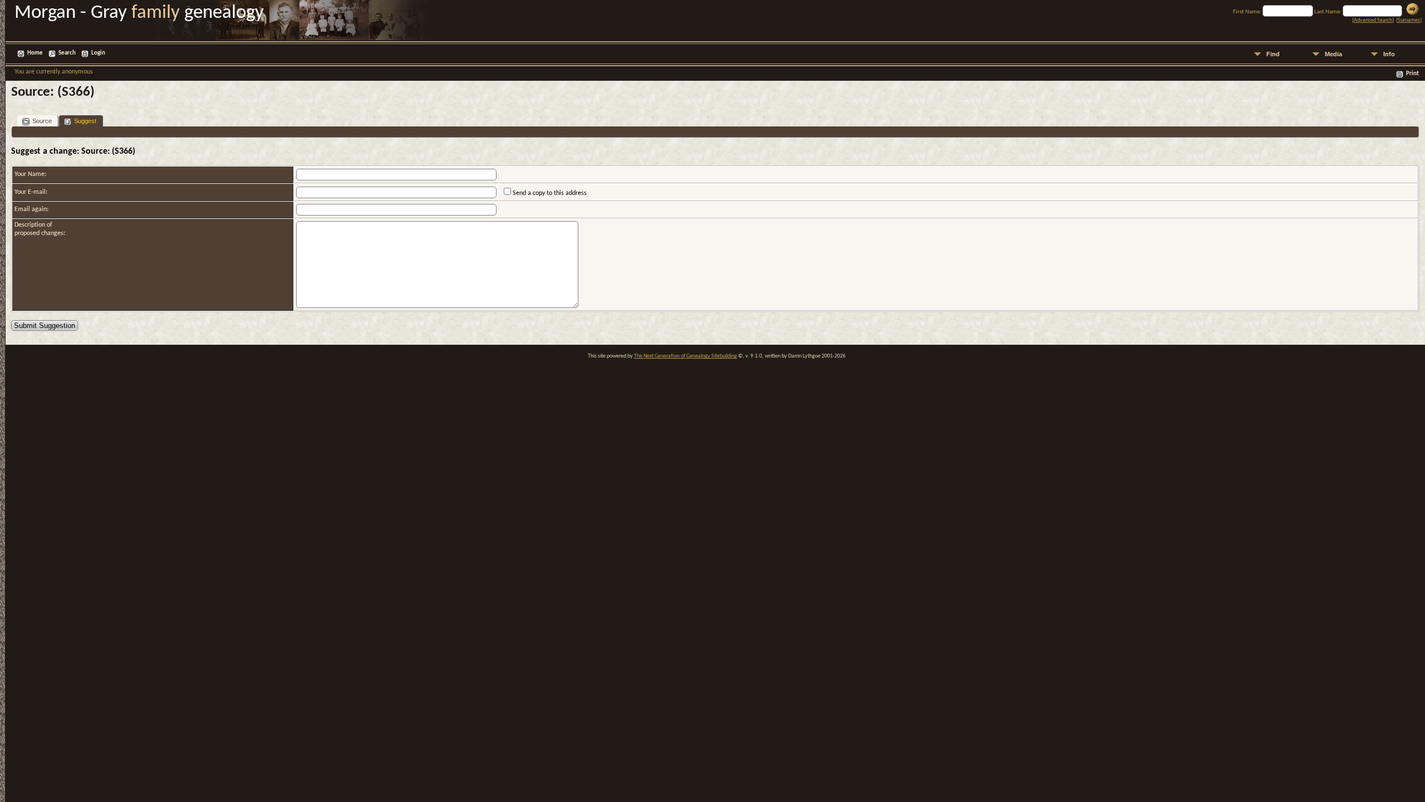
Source (42, 121)
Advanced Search (1373, 20)
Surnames (1409, 20)
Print (1412, 74)
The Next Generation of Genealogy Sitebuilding (685, 356)
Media (1333, 54)
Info (1389, 54)
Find (1273, 54)
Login (98, 53)
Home (35, 53)
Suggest (85, 121)
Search (67, 53)
